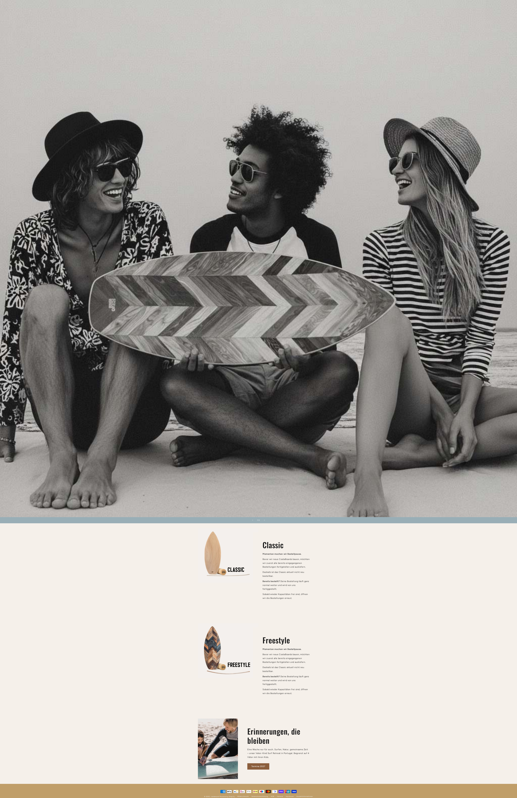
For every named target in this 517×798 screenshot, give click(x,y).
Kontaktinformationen (304, 796)
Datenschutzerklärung (259, 796)
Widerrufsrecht (243, 796)
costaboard (215, 796)
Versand (280, 796)
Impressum (290, 796)
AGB (272, 796)
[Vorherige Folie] (253, 520)
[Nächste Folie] (264, 520)
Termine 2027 (258, 766)
